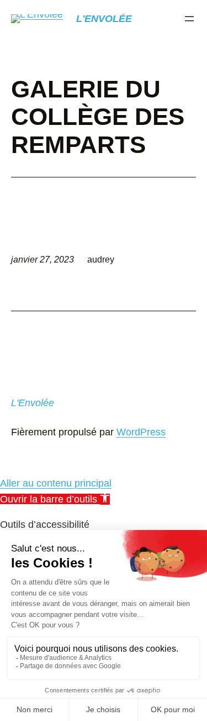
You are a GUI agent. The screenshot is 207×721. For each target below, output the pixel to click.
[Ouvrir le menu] (189, 18)
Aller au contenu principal (56, 483)
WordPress (141, 432)
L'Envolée (104, 18)
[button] (55, 499)
